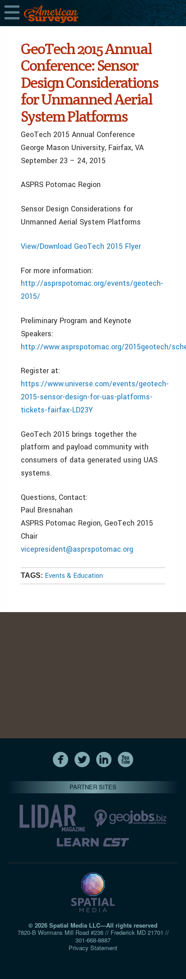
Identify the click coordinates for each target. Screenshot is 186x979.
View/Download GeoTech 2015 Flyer (81, 246)
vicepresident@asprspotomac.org (77, 549)
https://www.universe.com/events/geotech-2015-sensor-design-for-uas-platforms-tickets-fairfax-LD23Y (95, 397)
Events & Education (74, 576)
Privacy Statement (93, 947)
